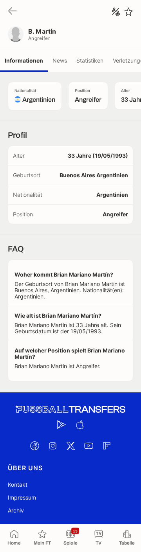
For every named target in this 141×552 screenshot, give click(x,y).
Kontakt (17, 484)
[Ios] (79, 424)
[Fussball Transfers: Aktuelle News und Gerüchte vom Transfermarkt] (70, 409)
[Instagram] (52, 445)
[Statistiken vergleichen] (116, 11)
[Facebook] (34, 445)
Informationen (24, 60)
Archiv (16, 510)
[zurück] (12, 11)
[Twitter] (70, 445)
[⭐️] (128, 11)
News (59, 60)
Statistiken (89, 60)
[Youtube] (88, 445)
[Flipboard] (106, 445)
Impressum (22, 497)
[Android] (61, 424)
